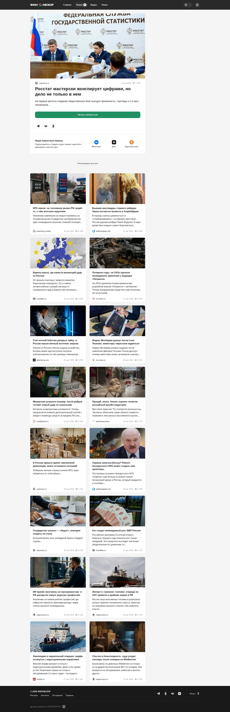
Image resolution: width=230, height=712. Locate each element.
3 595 (80, 299)
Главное (67, 5)
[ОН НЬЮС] (93, 298)
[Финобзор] (42, 5)
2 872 (140, 360)
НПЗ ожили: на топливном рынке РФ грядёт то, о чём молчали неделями (57, 210)
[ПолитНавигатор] (93, 231)
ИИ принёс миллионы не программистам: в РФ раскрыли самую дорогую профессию (57, 593)
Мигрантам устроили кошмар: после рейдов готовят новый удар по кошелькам (57, 403)
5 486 (80, 231)
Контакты (45, 695)
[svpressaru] (36, 83)
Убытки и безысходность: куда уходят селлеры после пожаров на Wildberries (114, 658)
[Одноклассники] (165, 693)
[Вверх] (195, 693)
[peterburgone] (34, 360)
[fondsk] (34, 679)
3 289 (80, 360)
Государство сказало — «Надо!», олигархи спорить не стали (56, 532)
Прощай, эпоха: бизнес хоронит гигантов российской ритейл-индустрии (115, 403)
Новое (81, 5)
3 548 (140, 299)
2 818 (80, 421)
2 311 (80, 489)
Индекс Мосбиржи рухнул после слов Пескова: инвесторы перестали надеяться (115, 342)
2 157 (140, 550)
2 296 (140, 489)
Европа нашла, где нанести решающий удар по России (57, 274)
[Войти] (197, 5)
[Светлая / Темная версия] (188, 5)
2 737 (140, 421)
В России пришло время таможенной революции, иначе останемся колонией (55, 464)
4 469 (140, 231)
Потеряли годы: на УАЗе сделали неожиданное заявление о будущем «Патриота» (112, 275)
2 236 (80, 550)
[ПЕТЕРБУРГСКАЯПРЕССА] (93, 421)
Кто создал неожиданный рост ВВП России (116, 530)
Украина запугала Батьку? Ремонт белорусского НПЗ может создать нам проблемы (113, 466)
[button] (38, 126)
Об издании (57, 695)
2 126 (80, 615)
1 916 (140, 679)
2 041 (80, 679)
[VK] (172, 693)
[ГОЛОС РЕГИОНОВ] (34, 614)
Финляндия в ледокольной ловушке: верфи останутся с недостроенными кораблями (58, 658)
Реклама (34, 695)
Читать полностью (87, 115)
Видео (93, 5)
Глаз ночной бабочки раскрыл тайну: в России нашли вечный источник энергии (55, 342)
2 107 (140, 615)
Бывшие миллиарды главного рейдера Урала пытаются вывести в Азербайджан (115, 210)
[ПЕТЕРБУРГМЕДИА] (34, 231)
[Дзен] (179, 693)
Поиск (105, 5)
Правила (69, 695)
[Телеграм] (158, 693)
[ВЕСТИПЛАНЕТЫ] (34, 421)
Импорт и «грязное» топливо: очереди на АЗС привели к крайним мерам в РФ (115, 593)
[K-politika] (34, 298)
